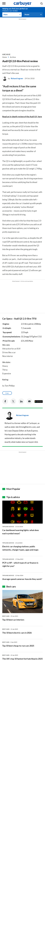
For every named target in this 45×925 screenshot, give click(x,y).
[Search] (41, 3)
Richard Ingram (17, 78)
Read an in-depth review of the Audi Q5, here (22, 116)
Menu (4, 3)
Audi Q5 (18, 318)
